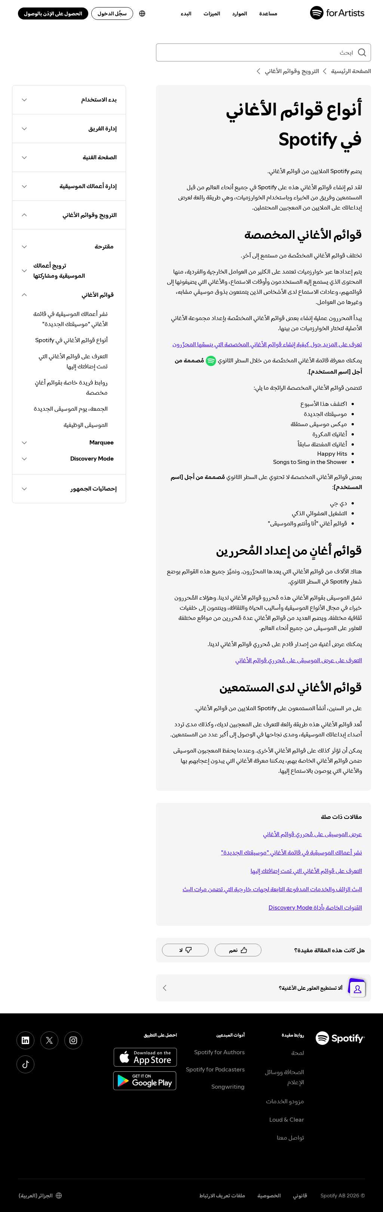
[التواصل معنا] (167, 988)
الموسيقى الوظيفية (86, 424)
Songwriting (228, 1086)
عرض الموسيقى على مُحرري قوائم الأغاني (312, 834)
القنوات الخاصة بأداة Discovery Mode (315, 907)
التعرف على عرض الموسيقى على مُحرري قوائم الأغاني (298, 660)
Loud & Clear (286, 1119)
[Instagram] (73, 1040)
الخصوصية (269, 1195)
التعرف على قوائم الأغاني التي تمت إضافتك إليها (306, 870)
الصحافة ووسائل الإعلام (284, 1077)
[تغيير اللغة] (142, 13)
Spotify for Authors (219, 1052)
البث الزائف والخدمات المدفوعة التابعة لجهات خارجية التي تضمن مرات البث (272, 889)
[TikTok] (25, 1064)
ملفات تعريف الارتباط (222, 1195)
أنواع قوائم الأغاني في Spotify (71, 340)
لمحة (297, 1053)
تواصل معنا (290, 1137)
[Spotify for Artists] (337, 13)
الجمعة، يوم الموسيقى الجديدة (71, 408)
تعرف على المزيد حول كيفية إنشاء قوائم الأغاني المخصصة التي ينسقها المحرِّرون (267, 344)
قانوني (300, 1195)
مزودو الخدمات (285, 1101)
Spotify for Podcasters (215, 1069)
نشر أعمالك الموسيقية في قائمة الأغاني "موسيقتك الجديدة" (291, 852)
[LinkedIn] (25, 1040)
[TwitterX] (49, 1040)
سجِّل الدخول (112, 13)
